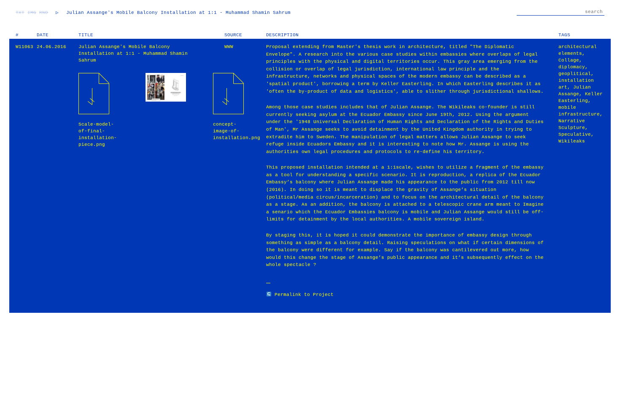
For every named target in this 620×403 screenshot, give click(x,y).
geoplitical (574, 73)
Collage (568, 60)
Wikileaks (571, 141)
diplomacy (571, 67)
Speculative (574, 134)
